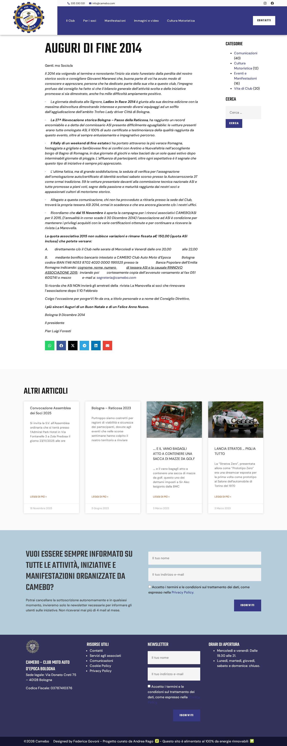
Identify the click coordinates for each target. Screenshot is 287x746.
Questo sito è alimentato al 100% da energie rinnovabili (205, 741)
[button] (49, 345)
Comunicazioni (245, 53)
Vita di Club (243, 88)
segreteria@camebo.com (116, 277)
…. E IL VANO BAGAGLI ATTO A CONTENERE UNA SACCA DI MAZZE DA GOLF (174, 453)
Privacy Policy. (183, 592)
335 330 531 (78, 3)
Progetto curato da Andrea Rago (128, 741)
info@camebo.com (103, 3)
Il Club (70, 21)
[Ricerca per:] (243, 112)
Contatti (96, 650)
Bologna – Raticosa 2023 (111, 408)
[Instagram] (265, 3)
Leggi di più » (38, 496)
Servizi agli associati (105, 655)
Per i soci (89, 21)
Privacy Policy (101, 671)
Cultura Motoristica (181, 21)
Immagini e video (146, 21)
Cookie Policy (100, 666)
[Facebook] (272, 3)
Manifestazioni (115, 21)
